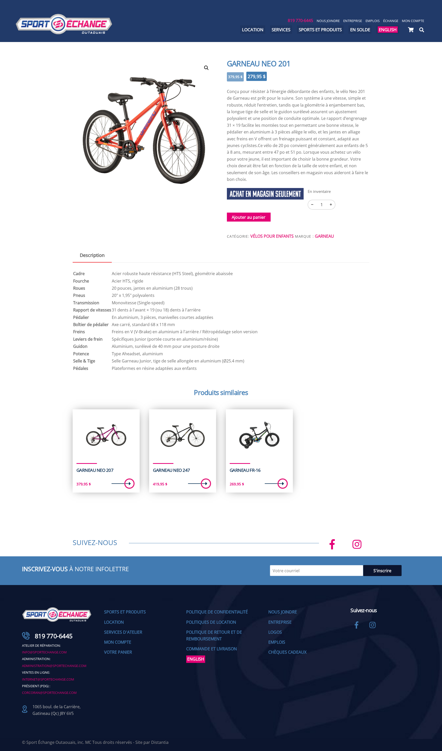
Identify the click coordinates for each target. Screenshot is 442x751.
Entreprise (352, 20)
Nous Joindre (328, 20)
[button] (206, 67)
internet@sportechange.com (48, 679)
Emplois (373, 20)
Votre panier (118, 652)
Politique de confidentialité (217, 612)
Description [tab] (92, 255)
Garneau (324, 236)
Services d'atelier (123, 632)
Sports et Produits (125, 612)
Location (252, 30)
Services (281, 30)
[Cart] (411, 30)
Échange (390, 20)
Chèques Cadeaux (287, 652)
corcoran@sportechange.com (49, 692)
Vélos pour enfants (272, 236)
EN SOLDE (360, 30)
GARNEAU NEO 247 (171, 470)
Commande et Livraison (211, 649)
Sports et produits (320, 30)
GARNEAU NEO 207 (94, 470)
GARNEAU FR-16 (245, 470)
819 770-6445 (300, 20)
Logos (275, 632)
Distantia (160, 742)
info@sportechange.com (44, 652)
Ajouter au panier (249, 217)
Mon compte (413, 20)
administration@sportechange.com (54, 665)
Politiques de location (211, 622)
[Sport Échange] (64, 32)
